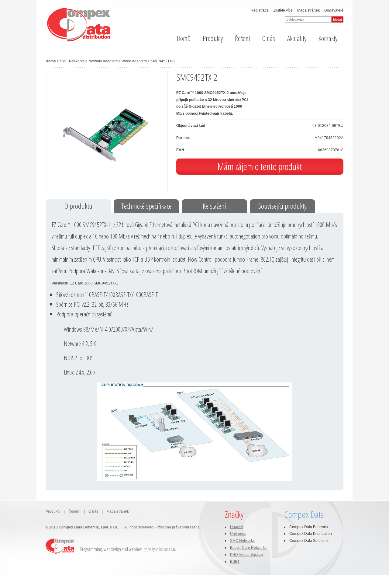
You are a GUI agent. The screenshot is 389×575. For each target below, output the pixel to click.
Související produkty (282, 206)
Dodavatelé (333, 10)
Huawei (236, 527)
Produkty (213, 38)
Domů (184, 38)
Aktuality (296, 38)
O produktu (78, 206)
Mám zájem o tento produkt (260, 166)
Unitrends (238, 533)
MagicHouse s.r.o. (162, 549)
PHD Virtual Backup (246, 554)
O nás (268, 38)
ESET (234, 561)
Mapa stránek (308, 10)
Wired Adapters (134, 61)
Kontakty (327, 38)
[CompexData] (74, 24)
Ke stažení (214, 206)
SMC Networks (72, 61)
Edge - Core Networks (248, 547)
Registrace (260, 10)
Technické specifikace (146, 206)
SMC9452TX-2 (163, 61)
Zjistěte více (283, 10)
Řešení (242, 38)
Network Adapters (103, 61)
